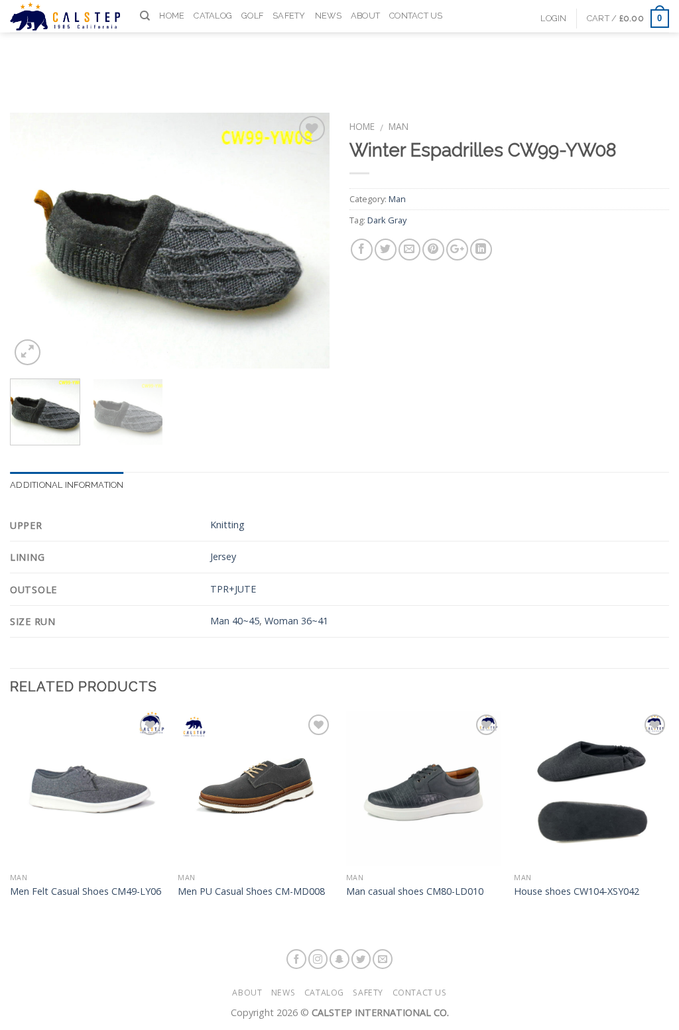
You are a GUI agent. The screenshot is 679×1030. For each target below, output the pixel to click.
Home (171, 16)
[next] (306, 240)
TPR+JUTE (233, 589)
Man (398, 126)
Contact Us (416, 16)
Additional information (67, 485)
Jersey (223, 556)
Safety (289, 16)
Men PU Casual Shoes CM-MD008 (251, 891)
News (328, 16)
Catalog (213, 16)
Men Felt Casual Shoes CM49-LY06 (85, 891)
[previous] (33, 240)
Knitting (227, 524)
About (365, 16)
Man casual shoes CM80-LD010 (414, 891)
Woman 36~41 (296, 620)
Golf (252, 16)
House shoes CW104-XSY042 (576, 891)
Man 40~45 (234, 620)
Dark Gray (386, 220)
